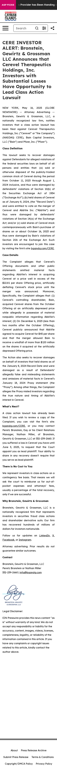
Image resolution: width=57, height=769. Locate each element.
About (14, 750)
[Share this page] (52, 28)
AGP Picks (8, 4)
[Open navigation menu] (5, 28)
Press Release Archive (34, 750)
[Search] (36, 28)
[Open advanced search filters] (44, 28)
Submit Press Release (15, 757)
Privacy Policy (44, 763)
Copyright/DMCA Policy (19, 763)
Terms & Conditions (42, 757)
